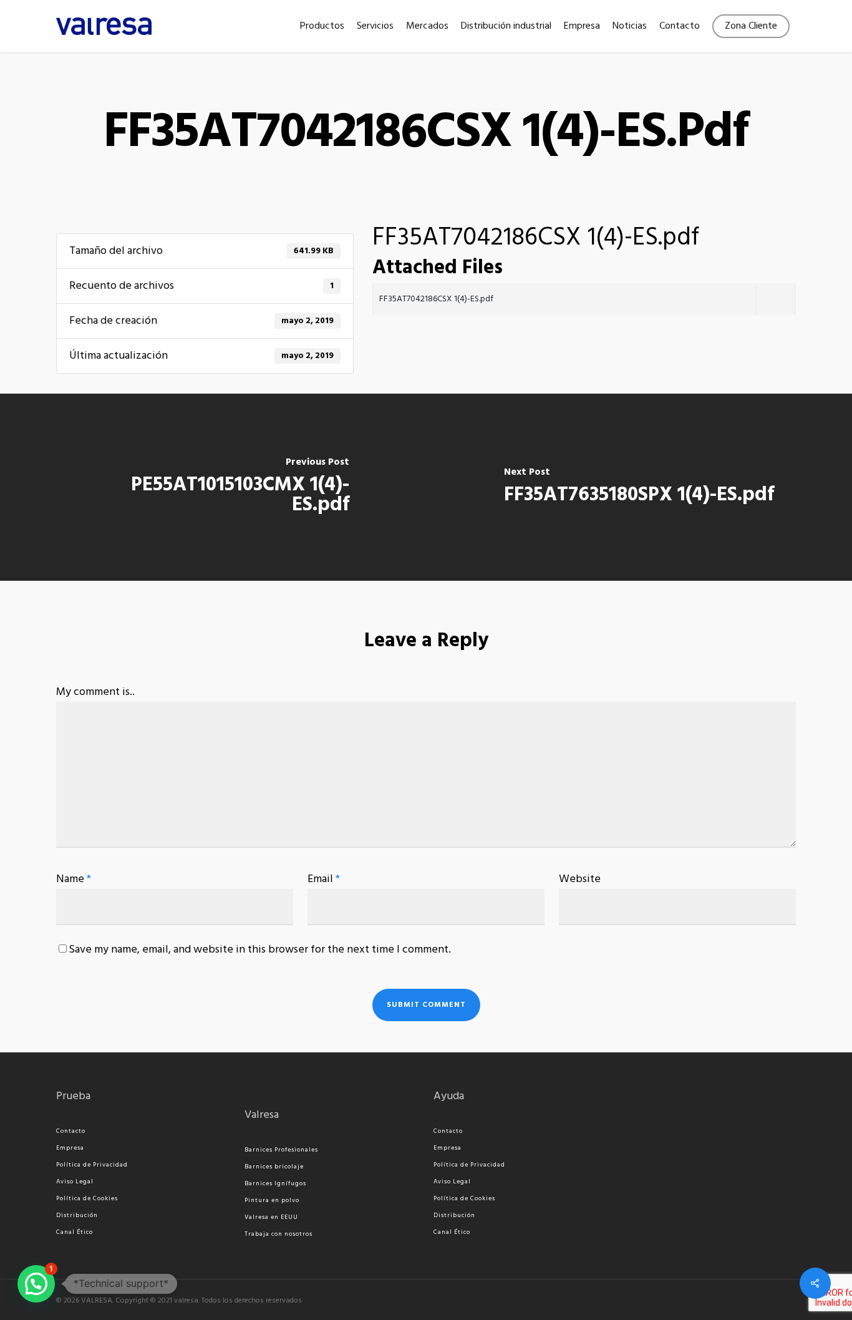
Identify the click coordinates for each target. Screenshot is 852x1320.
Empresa (70, 1148)
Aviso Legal (75, 1182)
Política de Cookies (87, 1198)
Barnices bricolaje (274, 1167)
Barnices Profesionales (281, 1150)
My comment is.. (95, 692)
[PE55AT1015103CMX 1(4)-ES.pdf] (213, 487)
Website (580, 879)
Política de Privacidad (92, 1165)
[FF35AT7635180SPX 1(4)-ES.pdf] (639, 487)
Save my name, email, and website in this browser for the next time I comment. (260, 950)
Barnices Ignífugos (275, 1183)
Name (73, 879)
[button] (36, 1284)
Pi (247, 1200)
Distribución (77, 1215)
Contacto (70, 1131)
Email (323, 879)
